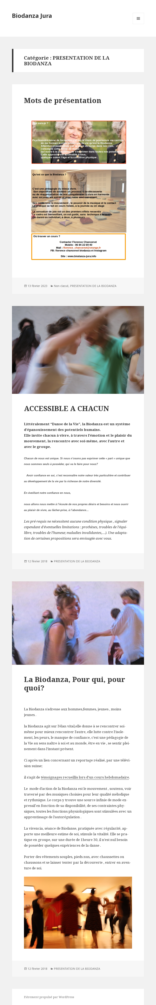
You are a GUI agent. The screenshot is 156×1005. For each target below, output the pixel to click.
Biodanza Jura (32, 15)
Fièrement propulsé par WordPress (49, 997)
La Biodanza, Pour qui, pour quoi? (74, 683)
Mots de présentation (62, 100)
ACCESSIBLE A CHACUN (66, 408)
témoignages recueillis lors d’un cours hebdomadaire (85, 777)
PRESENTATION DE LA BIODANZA (93, 286)
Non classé (61, 286)
